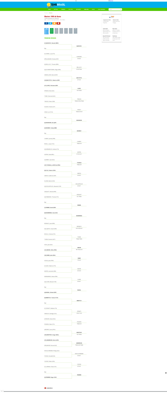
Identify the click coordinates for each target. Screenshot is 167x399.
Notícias (56, 9)
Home (49, 9)
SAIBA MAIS (86, 9)
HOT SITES (71, 9)
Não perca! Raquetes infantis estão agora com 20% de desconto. (106, 32)
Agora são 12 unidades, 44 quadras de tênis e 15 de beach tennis (116, 32)
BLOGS (93, 9)
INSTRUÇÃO (78, 9)
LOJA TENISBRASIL (101, 9)
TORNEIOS (63, 9)
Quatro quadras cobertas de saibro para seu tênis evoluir (116, 39)
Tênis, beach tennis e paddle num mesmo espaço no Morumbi (106, 39)
